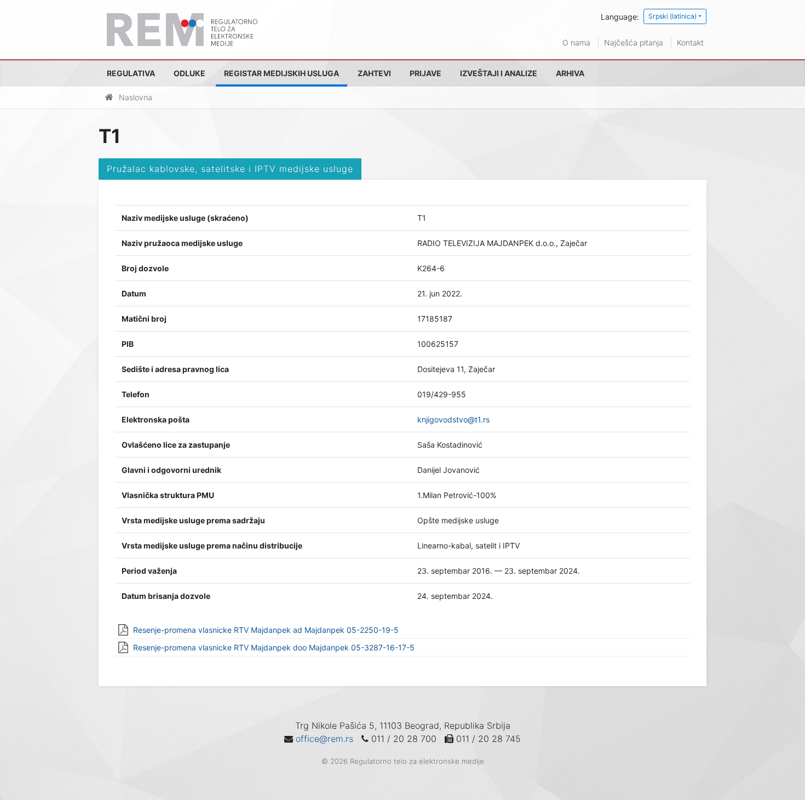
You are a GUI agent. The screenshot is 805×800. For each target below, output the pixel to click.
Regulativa (131, 73)
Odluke (189, 73)
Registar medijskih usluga (281, 73)
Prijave (425, 73)
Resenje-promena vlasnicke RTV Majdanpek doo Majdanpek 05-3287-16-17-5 (274, 647)
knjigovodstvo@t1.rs (453, 419)
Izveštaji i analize (498, 73)
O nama (576, 42)
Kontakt (690, 42)
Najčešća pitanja (633, 42)
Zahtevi (374, 73)
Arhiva (570, 73)
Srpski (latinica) (672, 16)
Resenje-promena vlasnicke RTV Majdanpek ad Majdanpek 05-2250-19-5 (266, 630)
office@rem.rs (324, 738)
